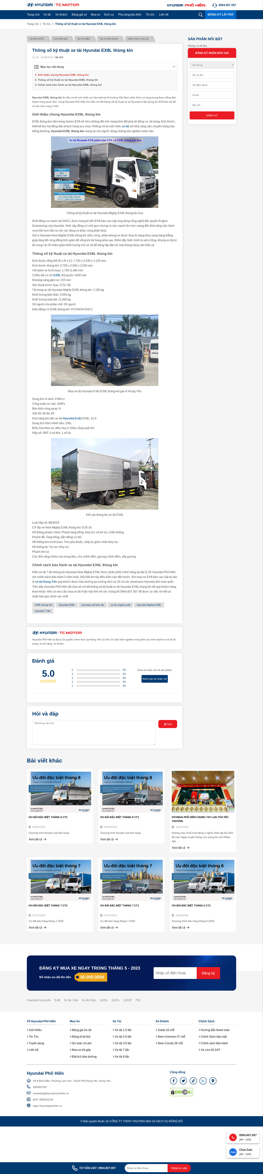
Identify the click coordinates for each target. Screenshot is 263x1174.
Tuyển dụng (36, 1043)
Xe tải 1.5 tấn (123, 1030)
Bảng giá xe (79, 14)
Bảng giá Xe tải (81, 1030)
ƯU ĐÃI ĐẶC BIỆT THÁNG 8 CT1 (119, 817)
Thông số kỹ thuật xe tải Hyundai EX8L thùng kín (68, 79)
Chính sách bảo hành (214, 1043)
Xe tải (47, 14)
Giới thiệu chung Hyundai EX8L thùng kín (63, 74)
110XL (115, 1000)
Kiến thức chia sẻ (138, 39)
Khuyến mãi (60, 39)
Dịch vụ (109, 14)
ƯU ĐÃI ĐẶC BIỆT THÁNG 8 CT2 (48, 817)
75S (138, 1000)
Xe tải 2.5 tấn (123, 1036)
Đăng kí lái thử (81, 1036)
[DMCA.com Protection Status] (181, 1091)
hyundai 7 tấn (42, 610)
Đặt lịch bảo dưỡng (84, 1056)
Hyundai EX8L (67, 604)
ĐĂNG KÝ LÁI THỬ (220, 14)
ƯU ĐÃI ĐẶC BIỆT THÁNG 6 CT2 (191, 905)
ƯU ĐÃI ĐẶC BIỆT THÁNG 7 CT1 (119, 905)
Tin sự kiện (83, 39)
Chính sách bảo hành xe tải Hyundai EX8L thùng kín (70, 84)
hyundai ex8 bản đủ (93, 604)
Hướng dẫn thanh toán (215, 1030)
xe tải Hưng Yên (46, 581)
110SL (104, 1000)
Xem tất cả (36, 839)
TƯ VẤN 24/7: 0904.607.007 (97, 1168)
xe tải (125, 126)
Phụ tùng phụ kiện (129, 14)
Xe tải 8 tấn (89, 1000)
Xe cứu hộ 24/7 (210, 1049)
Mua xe (95, 14)
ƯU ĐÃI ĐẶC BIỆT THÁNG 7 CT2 (48, 905)
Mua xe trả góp (81, 1049)
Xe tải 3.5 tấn (123, 1043)
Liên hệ (164, 14)
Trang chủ (33, 14)
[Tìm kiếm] (200, 14)
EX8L (57, 275)
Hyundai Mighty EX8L (149, 604)
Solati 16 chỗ (165, 1030)
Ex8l (57, 1000)
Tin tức (150, 14)
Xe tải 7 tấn (71, 1000)
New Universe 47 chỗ (171, 1036)
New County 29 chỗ (170, 1043)
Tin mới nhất (37, 39)
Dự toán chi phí (81, 1043)
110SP (127, 1000)
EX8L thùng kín (43, 604)
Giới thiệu (35, 1030)
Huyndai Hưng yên (39, 1000)
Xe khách (61, 14)
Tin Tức (33, 1036)
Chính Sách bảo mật (213, 1036)
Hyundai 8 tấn (72, 418)
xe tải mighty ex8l (120, 604)
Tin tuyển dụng (109, 39)
